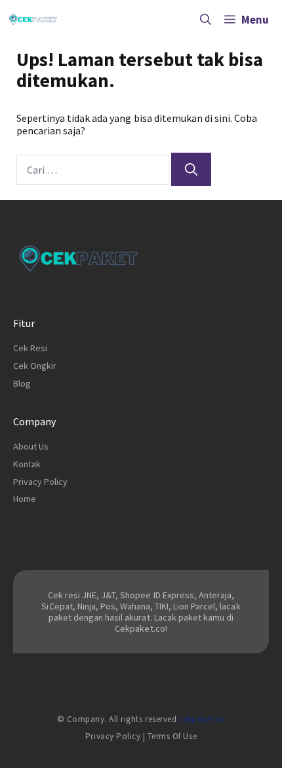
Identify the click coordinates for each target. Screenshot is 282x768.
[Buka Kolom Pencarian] (205, 19)
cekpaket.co (202, 719)
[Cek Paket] (33, 19)
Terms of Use (172, 736)
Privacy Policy (40, 482)
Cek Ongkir (34, 366)
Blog (22, 383)
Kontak (27, 464)
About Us (31, 446)
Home (24, 499)
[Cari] (191, 169)
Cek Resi (30, 348)
